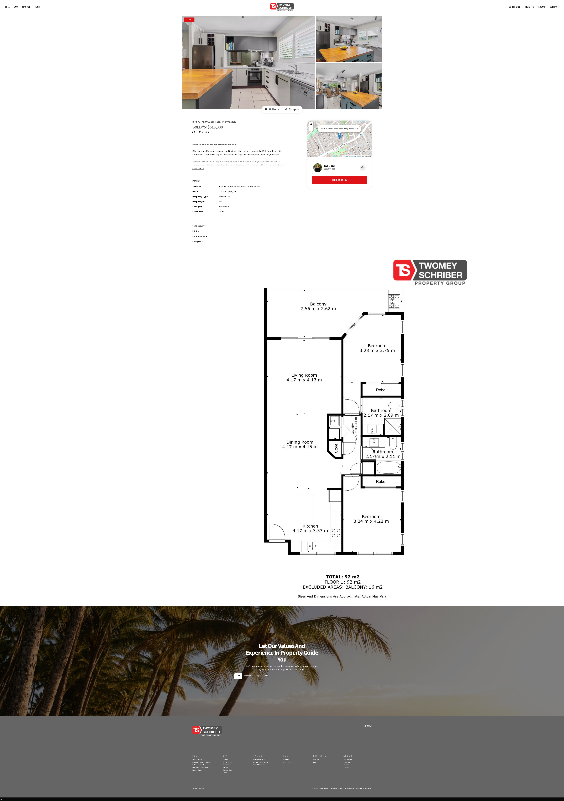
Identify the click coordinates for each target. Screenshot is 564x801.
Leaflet (345, 156)
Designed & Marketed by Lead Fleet (360, 788)
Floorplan (293, 109)
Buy (16, 7)
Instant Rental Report (260, 762)
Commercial (227, 765)
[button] (195, 231)
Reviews (347, 762)
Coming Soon (228, 770)
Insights (529, 7)
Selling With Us (197, 759)
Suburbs (316, 759)
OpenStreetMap (356, 156)
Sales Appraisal (198, 765)
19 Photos (273, 109)
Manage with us (259, 759)
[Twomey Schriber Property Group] (282, 7)
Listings (225, 759)
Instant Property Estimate (201, 762)
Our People (514, 7)
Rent (37, 7)
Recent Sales (197, 770)
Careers (346, 765)
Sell (7, 7)
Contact (554, 7)
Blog (315, 762)
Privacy (201, 788)
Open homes (227, 762)
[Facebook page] (365, 726)
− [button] (311, 129)
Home (195, 788)
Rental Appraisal (259, 765)
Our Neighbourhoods (200, 767)
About (541, 7)
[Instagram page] (367, 726)
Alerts (225, 773)
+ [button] (311, 124)
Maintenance (288, 762)
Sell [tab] (238, 675)
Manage (26, 7)
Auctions (226, 767)
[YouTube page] (370, 726)
